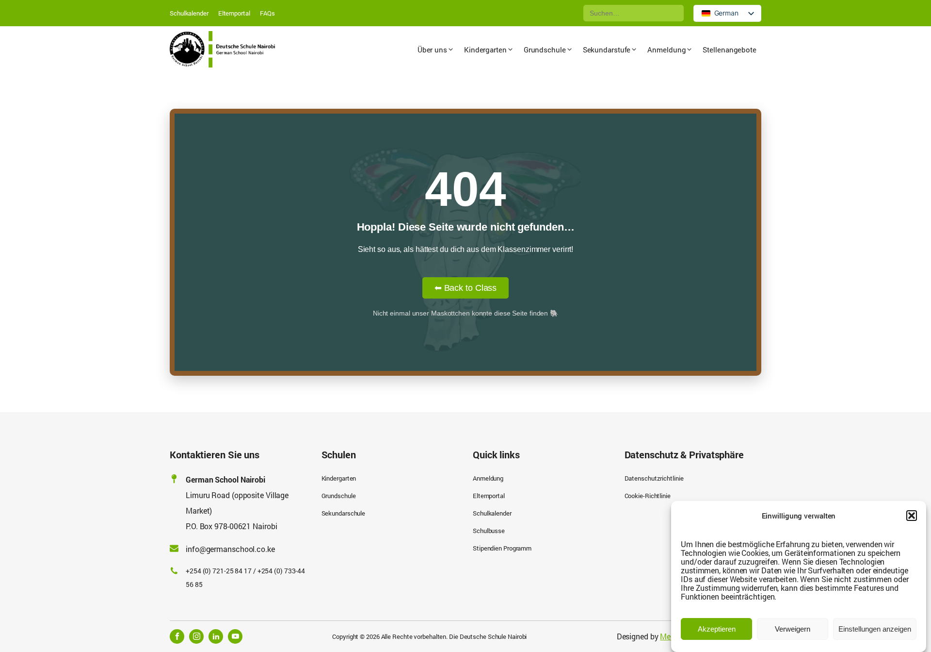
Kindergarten (338, 478)
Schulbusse (489, 530)
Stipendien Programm (502, 548)
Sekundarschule (343, 513)
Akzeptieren (717, 629)
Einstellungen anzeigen (874, 629)
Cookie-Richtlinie (648, 495)
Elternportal (234, 13)
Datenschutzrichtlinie (654, 478)
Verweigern (792, 629)
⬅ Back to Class (465, 288)
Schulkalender (189, 13)
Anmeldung (488, 478)
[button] (911, 515)
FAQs (267, 13)
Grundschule (338, 495)
